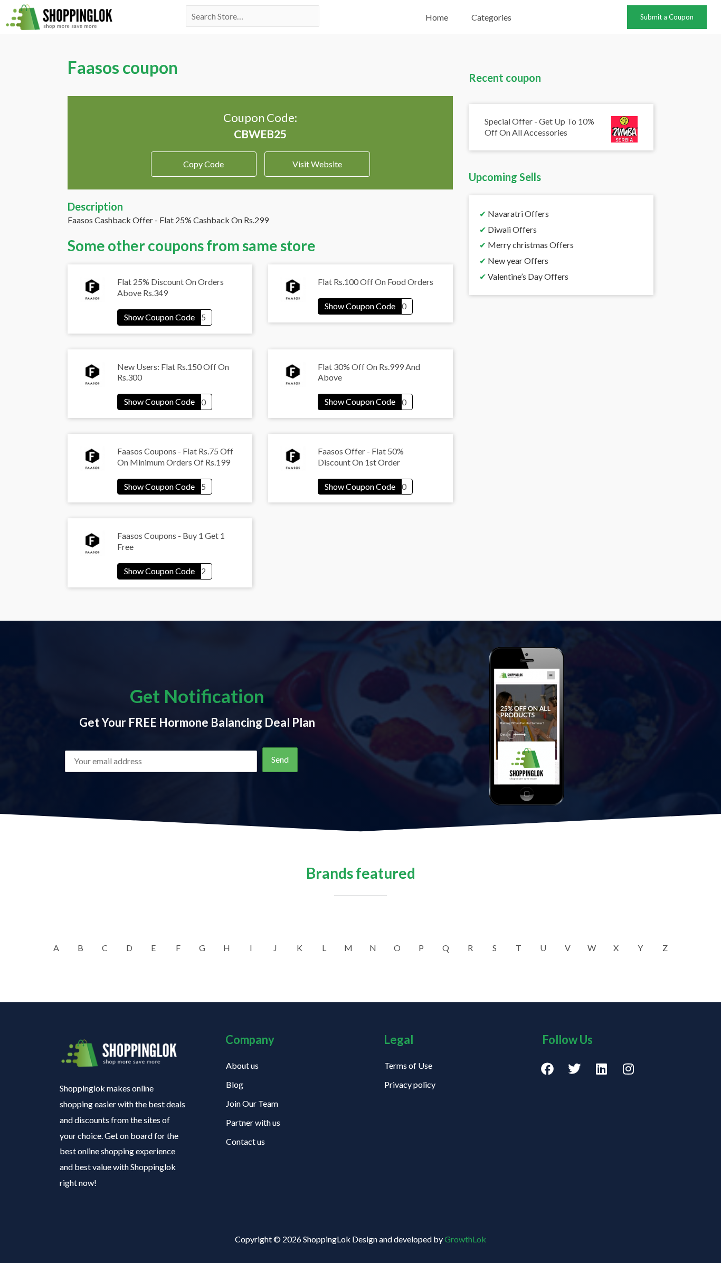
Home (436, 17)
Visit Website (317, 164)
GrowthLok (465, 1239)
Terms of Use (408, 1065)
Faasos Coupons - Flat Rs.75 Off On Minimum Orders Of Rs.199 (175, 456)
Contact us (245, 1141)
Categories (491, 17)
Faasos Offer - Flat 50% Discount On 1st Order (361, 456)
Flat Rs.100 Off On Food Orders (375, 282)
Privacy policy (409, 1084)
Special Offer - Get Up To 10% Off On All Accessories (539, 126)
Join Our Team (252, 1103)
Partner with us (253, 1122)
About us (242, 1065)
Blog (234, 1084)
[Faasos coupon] (164, 317)
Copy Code (203, 160)
